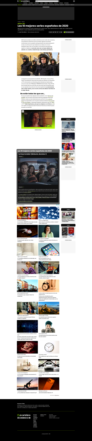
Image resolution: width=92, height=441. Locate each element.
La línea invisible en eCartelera (25, 201)
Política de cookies (52, 416)
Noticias (25, 3)
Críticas (61, 3)
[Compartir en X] (59, 32)
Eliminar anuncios (38, 129)
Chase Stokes (72, 4)
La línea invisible (22, 194)
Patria (50, 194)
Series (41, 3)
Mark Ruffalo (57, 4)
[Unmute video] (38, 119)
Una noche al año (51, 4)
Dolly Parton (46, 4)
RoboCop (29, 4)
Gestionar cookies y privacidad (54, 417)
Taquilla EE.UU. (62, 4)
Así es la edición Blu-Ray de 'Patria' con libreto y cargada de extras (68, 130)
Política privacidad (52, 415)
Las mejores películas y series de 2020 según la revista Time (68, 151)
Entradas (66, 3)
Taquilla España (25, 4)
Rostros (56, 3)
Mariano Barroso (31, 191)
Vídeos (46, 3)
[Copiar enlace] (53, 32)
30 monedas (51, 100)
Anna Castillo (38, 197)
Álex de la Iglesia (26, 102)
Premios (51, 3)
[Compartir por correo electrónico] (55, 32)
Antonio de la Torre (30, 197)
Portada (19, 21)
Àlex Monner (23, 197)
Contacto (42, 415)
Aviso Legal (51, 414)
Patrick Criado (45, 197)
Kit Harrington (40, 4)
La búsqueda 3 (67, 4)
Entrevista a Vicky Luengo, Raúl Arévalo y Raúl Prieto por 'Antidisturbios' (68, 220)
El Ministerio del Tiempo (64, 237)
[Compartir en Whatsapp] (61, 32)
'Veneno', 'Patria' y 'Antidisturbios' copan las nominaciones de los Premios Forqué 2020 (68, 163)
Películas (37, 3)
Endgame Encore (35, 4)
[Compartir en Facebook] (57, 32)
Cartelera (31, 3)
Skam (53, 102)
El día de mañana (27, 192)
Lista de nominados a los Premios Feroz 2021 (67, 141)
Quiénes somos (43, 414)
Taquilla (35, 424)
